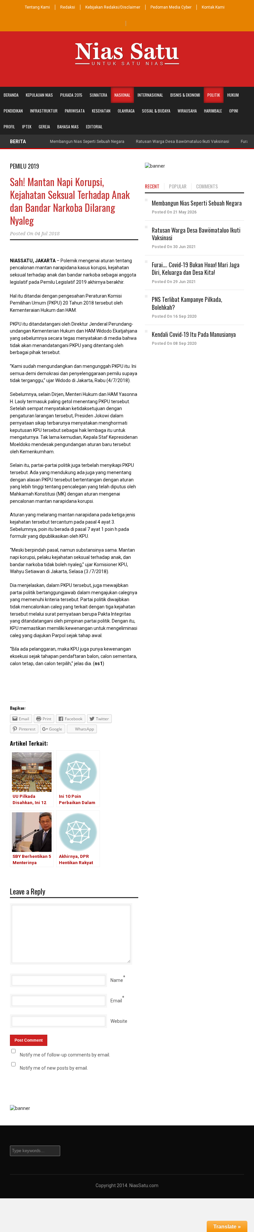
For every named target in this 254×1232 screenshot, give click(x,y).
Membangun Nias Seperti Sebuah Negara (87, 141)
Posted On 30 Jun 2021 (174, 246)
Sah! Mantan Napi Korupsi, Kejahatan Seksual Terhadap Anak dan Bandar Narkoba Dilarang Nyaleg (70, 201)
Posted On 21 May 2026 (174, 212)
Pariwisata (75, 110)
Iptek (26, 126)
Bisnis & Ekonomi (185, 95)
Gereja (44, 126)
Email (116, 1000)
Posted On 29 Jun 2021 (174, 281)
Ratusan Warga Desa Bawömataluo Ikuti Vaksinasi (182, 141)
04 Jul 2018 (47, 234)
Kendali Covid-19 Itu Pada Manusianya (194, 334)
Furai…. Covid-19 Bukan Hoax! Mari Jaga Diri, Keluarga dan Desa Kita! (195, 268)
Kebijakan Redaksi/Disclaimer (112, 7)
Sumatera (98, 95)
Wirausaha (187, 110)
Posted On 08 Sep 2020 (174, 343)
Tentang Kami (37, 7)
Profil (9, 126)
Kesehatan (101, 110)
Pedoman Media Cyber (170, 7)
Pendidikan (13, 110)
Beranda (11, 95)
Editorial (94, 126)
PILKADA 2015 (71, 95)
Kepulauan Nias (39, 95)
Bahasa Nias (68, 126)
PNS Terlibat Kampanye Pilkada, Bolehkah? (187, 303)
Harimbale (213, 110)
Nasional (122, 95)
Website (118, 1021)
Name (116, 980)
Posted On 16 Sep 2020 (174, 316)
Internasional (150, 95)
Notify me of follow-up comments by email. (65, 1054)
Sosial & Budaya (156, 110)
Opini (233, 110)
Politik (213, 95)
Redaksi (67, 7)
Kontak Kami (213, 7)
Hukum (233, 95)
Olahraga (126, 110)
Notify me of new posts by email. (54, 1068)
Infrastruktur (44, 110)
